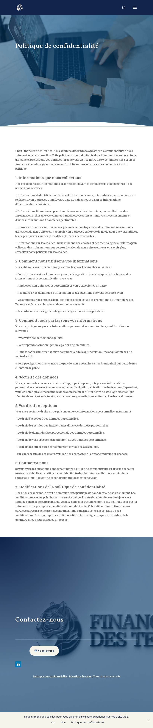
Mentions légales (80, 676)
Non (63, 722)
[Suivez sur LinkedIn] (18, 664)
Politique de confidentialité (87, 722)
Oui (53, 722)
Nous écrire (46, 650)
